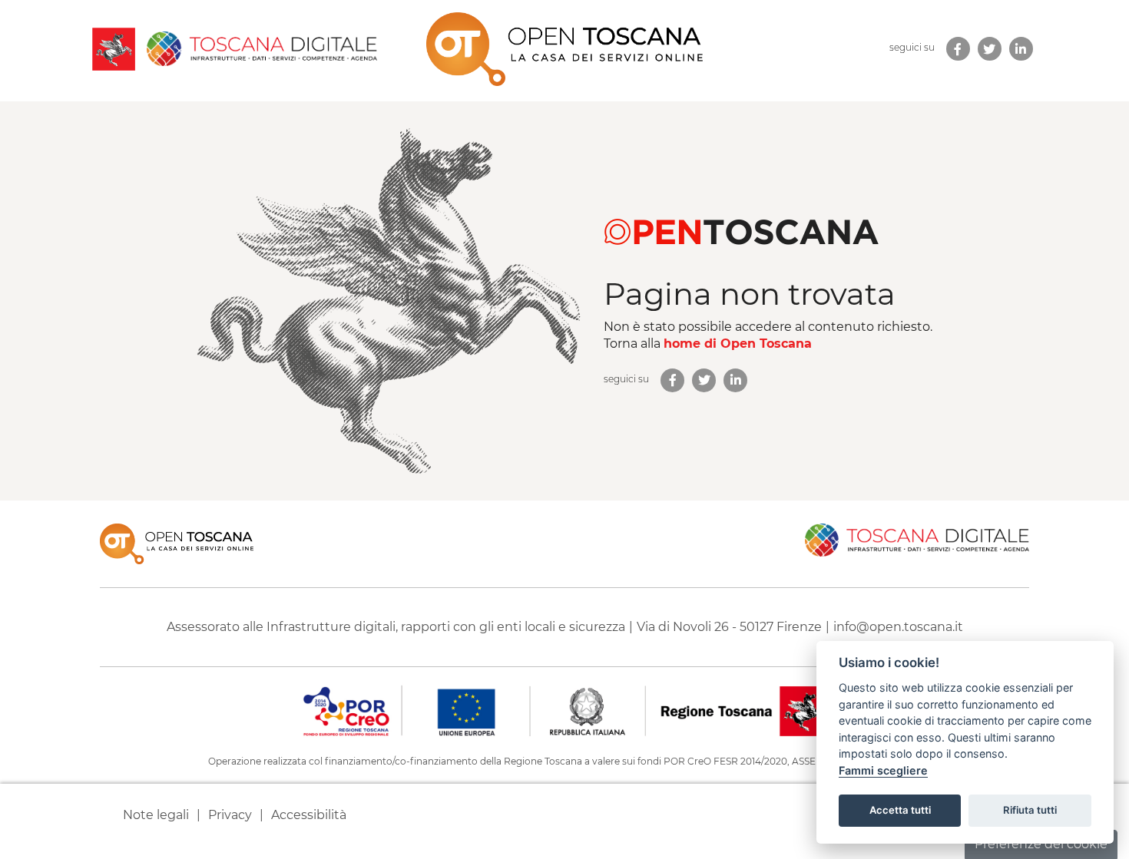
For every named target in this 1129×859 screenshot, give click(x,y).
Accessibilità (308, 815)
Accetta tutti (900, 810)
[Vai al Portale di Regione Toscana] (113, 49)
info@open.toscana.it (898, 626)
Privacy (230, 815)
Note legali (156, 815)
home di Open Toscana (738, 343)
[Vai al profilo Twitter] (704, 380)
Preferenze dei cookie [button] (1041, 844)
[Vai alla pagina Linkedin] (735, 380)
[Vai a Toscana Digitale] (256, 48)
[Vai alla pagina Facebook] (672, 380)
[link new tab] (958, 49)
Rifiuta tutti (1030, 810)
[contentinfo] (564, 680)
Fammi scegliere (883, 770)
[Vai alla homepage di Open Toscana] (564, 49)
